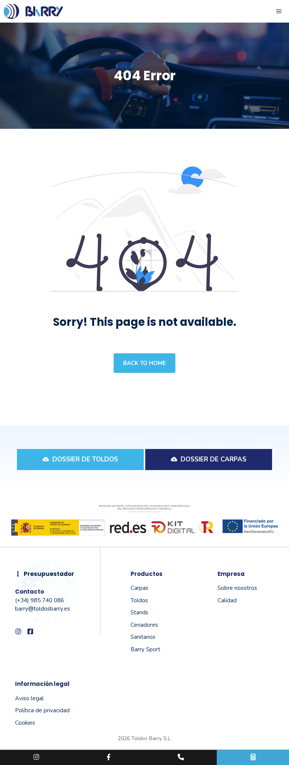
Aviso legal (29, 698)
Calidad (227, 600)
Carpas (139, 588)
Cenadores (144, 625)
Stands (139, 612)
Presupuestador (49, 574)
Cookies (25, 723)
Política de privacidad (42, 710)
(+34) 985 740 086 (39, 600)
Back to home (144, 363)
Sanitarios (143, 637)
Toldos (139, 600)
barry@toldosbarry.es (42, 608)
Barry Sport (145, 649)
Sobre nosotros (237, 588)
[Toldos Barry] (33, 11)
